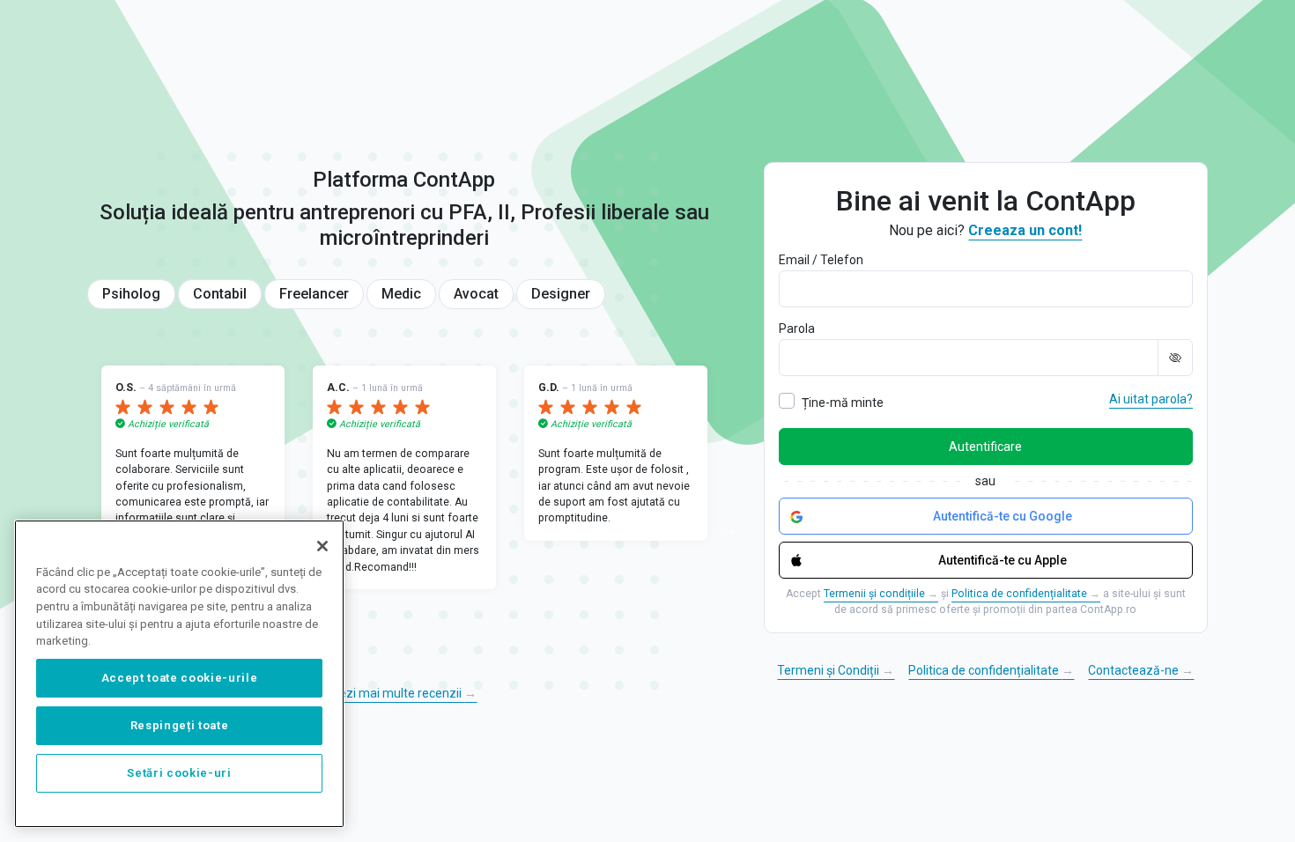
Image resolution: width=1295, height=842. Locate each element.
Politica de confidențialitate (1025, 593)
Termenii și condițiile (881, 593)
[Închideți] (322, 546)
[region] (179, 674)
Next (735, 518)
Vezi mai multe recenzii (404, 693)
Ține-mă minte (843, 402)
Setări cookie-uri (179, 772)
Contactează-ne (1141, 670)
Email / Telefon (821, 260)
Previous (74, 518)
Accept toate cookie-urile (179, 677)
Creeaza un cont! (1025, 230)
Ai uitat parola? (1151, 399)
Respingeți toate (179, 725)
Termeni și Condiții (835, 670)
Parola (797, 328)
